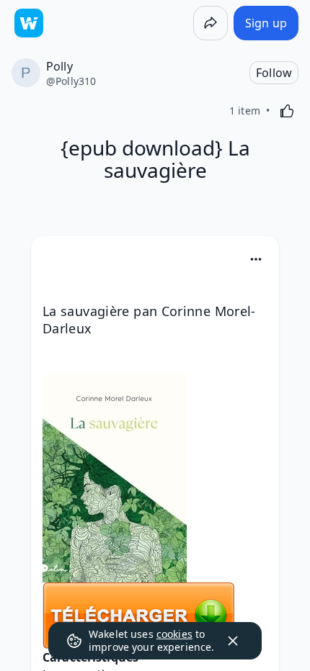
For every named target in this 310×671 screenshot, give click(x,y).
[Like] (286, 110)
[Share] (210, 23)
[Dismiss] (232, 640)
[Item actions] (255, 259)
